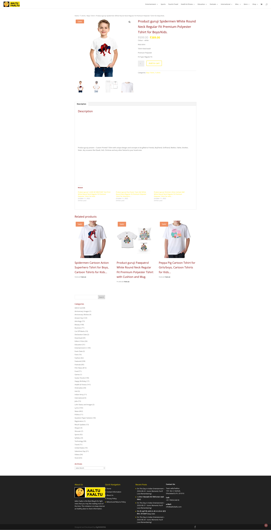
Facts (76, 354)
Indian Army (79, 394)
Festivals (213, 4)
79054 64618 (174, 500)
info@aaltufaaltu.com (174, 507)
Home (77, 16)
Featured (78, 361)
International (225, 4)
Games (77, 374)
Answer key (79, 318)
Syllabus (78, 438)
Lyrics (77, 408)
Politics (77, 414)
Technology (79, 441)
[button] (129, 22)
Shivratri (78, 431)
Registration (79, 421)
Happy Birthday (80, 381)
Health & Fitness (187, 4)
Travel (77, 444)
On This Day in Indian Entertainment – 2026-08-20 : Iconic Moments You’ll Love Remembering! (151, 519)
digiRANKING (100, 527)
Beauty (77, 325)
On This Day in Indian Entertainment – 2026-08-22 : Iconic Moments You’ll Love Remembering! (151, 491)
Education (201, 4)
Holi (76, 391)
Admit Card (79, 308)
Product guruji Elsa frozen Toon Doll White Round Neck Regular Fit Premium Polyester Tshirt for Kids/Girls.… (131, 194)
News (77, 411)
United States (79, 448)
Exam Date (78, 351)
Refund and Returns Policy (116, 502)
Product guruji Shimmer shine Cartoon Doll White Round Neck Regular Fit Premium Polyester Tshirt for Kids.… (169, 194)
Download (78, 338)
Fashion (77, 358)
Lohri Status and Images (83, 404)
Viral (76, 458)
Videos (77, 454)
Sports (163, 4)
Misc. (237, 4)
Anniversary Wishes (82, 314)
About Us (110, 495)
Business (78, 328)
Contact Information (114, 492)
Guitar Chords (80, 378)
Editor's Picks (79, 341)
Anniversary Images (82, 311)
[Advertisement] (135, 130)
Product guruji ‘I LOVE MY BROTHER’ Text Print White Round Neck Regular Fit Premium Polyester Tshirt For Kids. (94, 194)
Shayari (77, 428)
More (246, 4)
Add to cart (154, 63)
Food (76, 371)
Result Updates (80, 424)
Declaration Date (81, 334)
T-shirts (83, 16)
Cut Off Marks (80, 331)
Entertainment (150, 4)
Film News (78, 368)
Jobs (76, 401)
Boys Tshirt (91, 16)
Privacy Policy (112, 498)
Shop (254, 4)
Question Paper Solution (83, 418)
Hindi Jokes (79, 388)
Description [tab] (81, 104)
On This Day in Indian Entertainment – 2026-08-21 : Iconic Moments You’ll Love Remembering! (151, 505)
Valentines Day (80, 451)
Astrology (78, 321)
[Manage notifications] (266, 525)
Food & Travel (173, 4)
